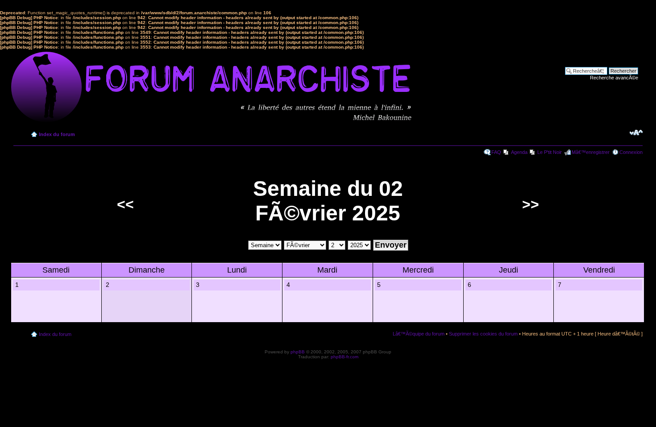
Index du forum (57, 134)
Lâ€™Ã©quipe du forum (418, 333)
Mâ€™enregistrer (591, 152)
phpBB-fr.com (344, 356)
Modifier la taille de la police (636, 133)
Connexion (631, 152)
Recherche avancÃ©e (614, 77)
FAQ (496, 152)
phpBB (298, 351)
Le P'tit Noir (549, 152)
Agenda (519, 152)
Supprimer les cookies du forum (483, 333)
